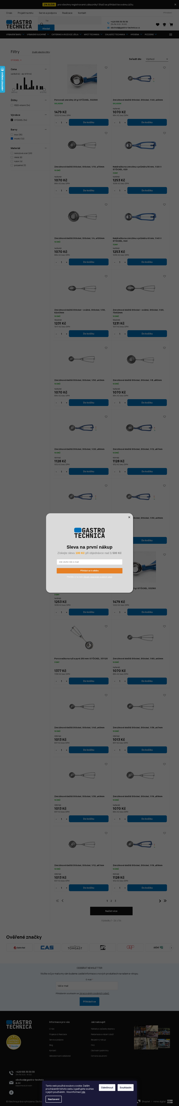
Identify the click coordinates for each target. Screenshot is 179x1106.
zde (83, 1092)
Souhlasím (125, 1087)
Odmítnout (107, 1087)
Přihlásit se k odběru (89, 571)
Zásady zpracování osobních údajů (97, 577)
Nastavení (53, 1099)
